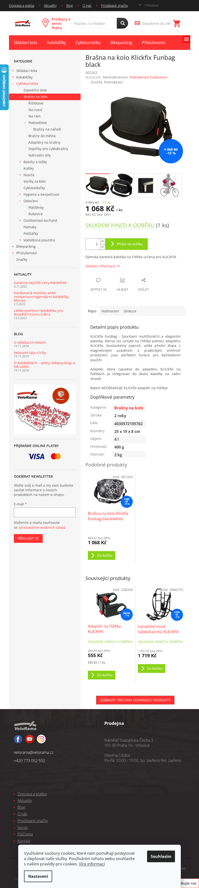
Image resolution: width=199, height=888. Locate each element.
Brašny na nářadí (47, 129)
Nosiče (29, 175)
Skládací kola (26, 70)
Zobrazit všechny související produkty (135, 700)
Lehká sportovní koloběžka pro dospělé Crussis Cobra (38, 312)
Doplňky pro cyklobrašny (48, 148)
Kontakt (23, 841)
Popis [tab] (92, 311)
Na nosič (35, 109)
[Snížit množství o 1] (102, 247)
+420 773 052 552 (29, 760)
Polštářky (31, 233)
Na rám (34, 116)
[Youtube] (41, 741)
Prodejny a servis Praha (61, 23)
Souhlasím (161, 856)
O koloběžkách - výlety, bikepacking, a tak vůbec (44, 365)
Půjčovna (25, 834)
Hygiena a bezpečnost (41, 194)
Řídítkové (35, 103)
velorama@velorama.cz (33, 752)
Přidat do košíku (130, 244)
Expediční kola (35, 90)
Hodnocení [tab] (110, 311)
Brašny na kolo (35, 96)
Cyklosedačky (34, 187)
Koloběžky (24, 77)
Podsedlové (37, 122)
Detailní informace (100, 266)
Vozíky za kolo (35, 181)
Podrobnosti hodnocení (148, 77)
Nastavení (38, 876)
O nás (87, 5)
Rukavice (35, 213)
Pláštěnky (36, 207)
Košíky (29, 168)
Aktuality (50, 5)
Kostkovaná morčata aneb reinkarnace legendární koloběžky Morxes (41, 296)
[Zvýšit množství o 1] (102, 241)
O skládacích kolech (30, 342)
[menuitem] (25, 42)
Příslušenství (26, 253)
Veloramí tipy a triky (30, 352)
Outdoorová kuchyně (40, 220)
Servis (22, 827)
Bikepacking (26, 246)
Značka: (107, 82)
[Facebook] (18, 741)
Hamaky (30, 227)
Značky (21, 259)
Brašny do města (42, 135)
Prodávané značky (114, 5)
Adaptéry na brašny (44, 142)
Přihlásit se (28, 538)
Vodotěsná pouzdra (39, 240)
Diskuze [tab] (130, 311)
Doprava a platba (21, 5)
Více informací (92, 864)
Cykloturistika (27, 83)
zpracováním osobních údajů (42, 527)
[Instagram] (29, 741)
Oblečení (31, 201)
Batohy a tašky (35, 161)
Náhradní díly (39, 155)
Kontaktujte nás (184, 883)
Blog (69, 5)
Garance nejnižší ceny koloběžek (40, 282)
